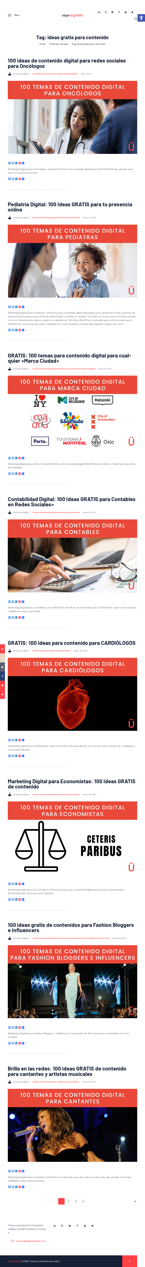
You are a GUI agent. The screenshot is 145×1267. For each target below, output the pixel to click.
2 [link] (70, 1201)
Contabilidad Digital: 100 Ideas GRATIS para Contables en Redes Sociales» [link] (72, 501)
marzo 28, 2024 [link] (89, 1081)
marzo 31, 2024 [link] (89, 217)
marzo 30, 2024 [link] (89, 512)
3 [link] (77, 1201)
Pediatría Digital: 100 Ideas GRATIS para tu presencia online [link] (70, 207)
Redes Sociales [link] (103, 938)
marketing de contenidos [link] (45, 73)
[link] (141, 18)
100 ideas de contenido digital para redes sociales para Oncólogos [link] (67, 63)
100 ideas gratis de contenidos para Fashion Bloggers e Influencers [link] (71, 927)
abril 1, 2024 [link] (86, 73)
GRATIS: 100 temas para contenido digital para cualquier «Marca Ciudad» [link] (69, 358)
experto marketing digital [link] (45, 1081)
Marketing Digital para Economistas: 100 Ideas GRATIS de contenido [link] (72, 784)
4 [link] (84, 1201)
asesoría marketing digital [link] (45, 217)
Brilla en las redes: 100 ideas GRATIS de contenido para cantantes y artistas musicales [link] (67, 1071)
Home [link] (43, 44)
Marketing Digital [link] (88, 368)
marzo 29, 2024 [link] (89, 794)
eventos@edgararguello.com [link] (30, 1241)
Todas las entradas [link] (58, 44)
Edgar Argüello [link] (14, 1261)
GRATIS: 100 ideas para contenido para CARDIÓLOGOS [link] (72, 642)
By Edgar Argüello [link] (21, 73)
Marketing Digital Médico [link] (67, 73)
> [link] (135, 1201)
